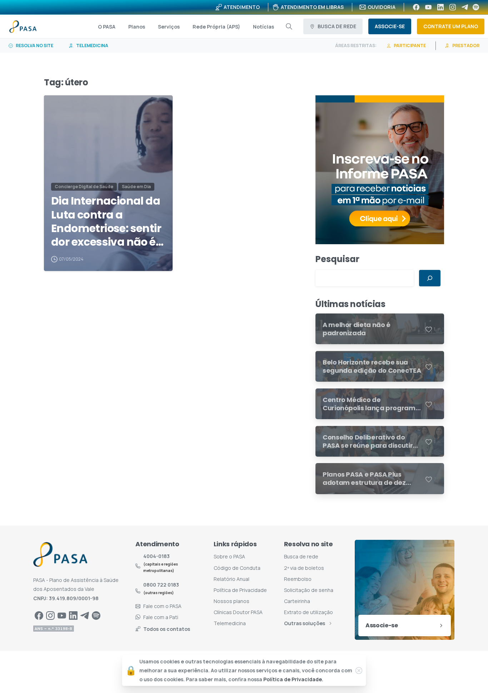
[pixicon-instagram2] (50, 615)
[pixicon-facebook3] (39, 615)
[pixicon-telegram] (84, 615)
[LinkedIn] (440, 7)
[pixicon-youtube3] (62, 615)
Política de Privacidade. (293, 679)
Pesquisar (337, 259)
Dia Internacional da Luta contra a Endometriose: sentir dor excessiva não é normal (106, 221)
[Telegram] (465, 7)
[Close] (359, 670)
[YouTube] (428, 7)
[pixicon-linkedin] (73, 615)
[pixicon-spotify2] (96, 615)
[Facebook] (416, 7)
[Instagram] (453, 7)
